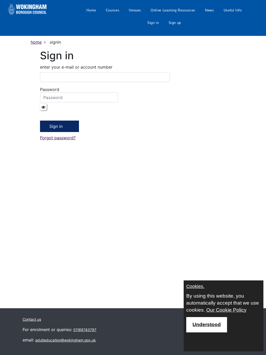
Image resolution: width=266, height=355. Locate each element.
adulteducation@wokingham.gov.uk (65, 340)
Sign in (153, 23)
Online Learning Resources (173, 10)
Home (91, 10)
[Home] (27, 9)
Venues (135, 10)
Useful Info (233, 10)
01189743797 (84, 330)
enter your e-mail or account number (76, 67)
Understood (206, 324)
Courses (112, 10)
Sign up (175, 23)
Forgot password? (58, 137)
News (209, 10)
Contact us (32, 319)
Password (49, 89)
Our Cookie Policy (226, 310)
